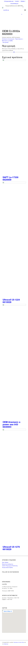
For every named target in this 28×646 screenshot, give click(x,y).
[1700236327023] (11, 10)
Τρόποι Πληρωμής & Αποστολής (10, 565)
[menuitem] (8, 1)
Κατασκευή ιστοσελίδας (19, 642)
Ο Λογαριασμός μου (8, 1)
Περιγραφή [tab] (5, 42)
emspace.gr (6, 644)
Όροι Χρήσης (5, 562)
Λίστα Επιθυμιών (14, 3)
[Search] (21, 10)
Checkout (23, 1)
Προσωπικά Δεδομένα (7, 564)
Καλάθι (17, 1)
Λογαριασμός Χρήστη (7, 567)
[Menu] (25, 10)
